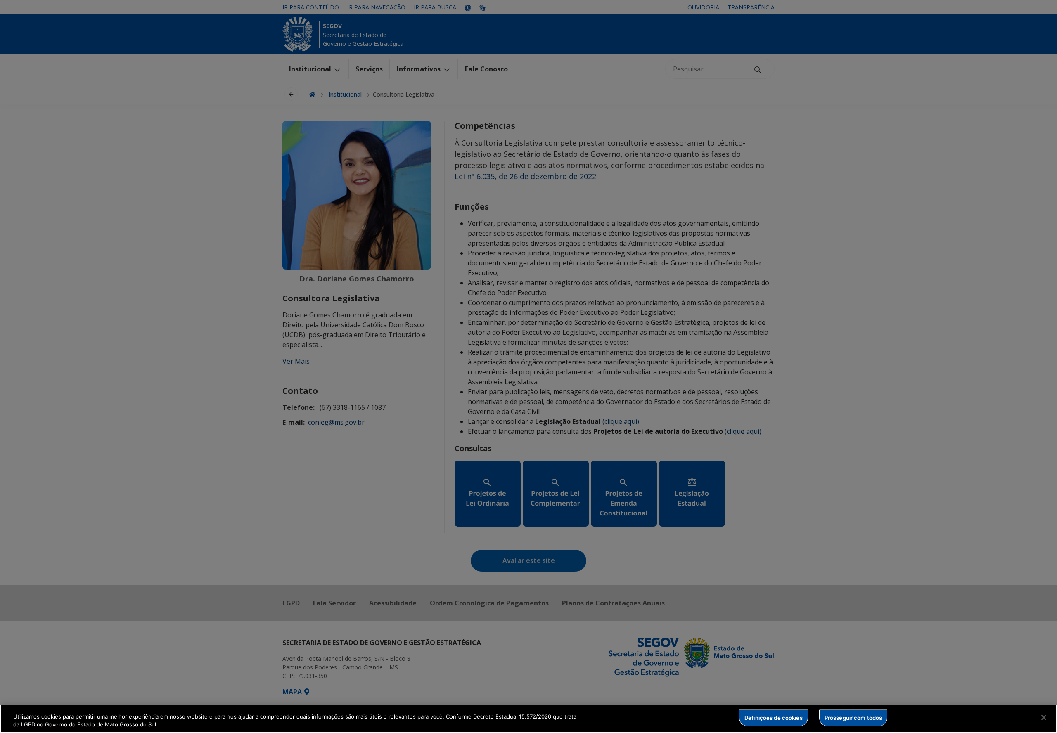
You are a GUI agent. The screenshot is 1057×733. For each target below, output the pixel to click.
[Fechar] (1044, 718)
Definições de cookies (773, 717)
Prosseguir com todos (853, 717)
